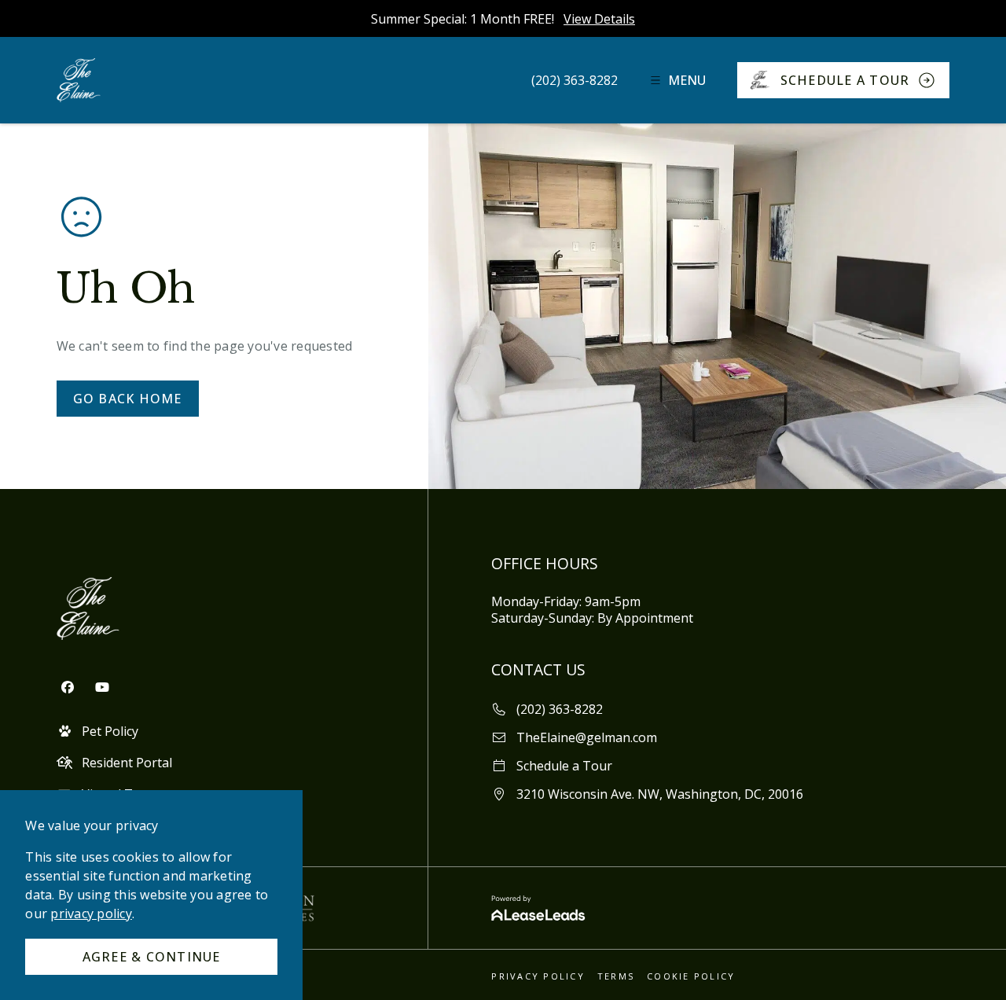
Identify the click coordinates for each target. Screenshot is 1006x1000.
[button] (574, 80)
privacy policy (91, 913)
